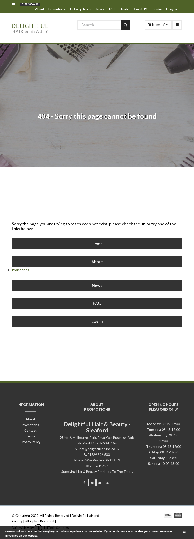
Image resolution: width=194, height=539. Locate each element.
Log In (173, 9)
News (100, 9)
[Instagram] (92, 482)
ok (184, 531)
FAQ (112, 9)
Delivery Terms (80, 9)
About (39, 9)
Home (97, 243)
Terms (30, 436)
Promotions (56, 9)
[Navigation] (177, 25)
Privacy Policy (30, 442)
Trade (124, 9)
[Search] (125, 25)
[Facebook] (84, 482)
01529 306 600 (30, 4)
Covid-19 (140, 9)
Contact (157, 9)
